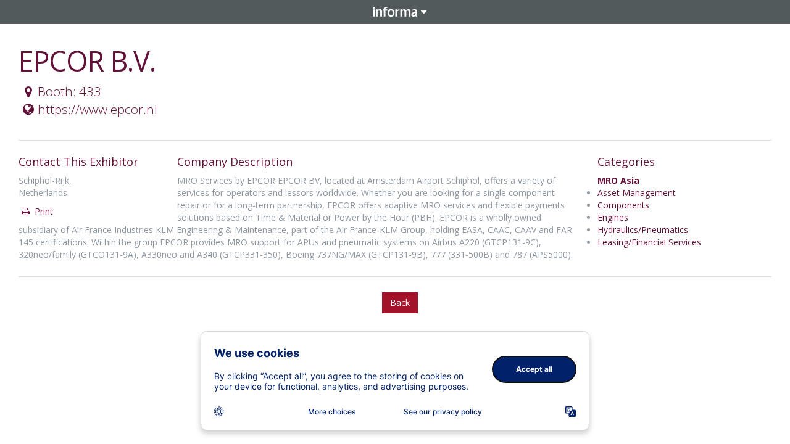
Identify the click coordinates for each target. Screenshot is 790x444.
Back (400, 302)
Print (42, 211)
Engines (612, 217)
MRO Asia (618, 180)
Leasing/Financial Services (649, 242)
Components (623, 205)
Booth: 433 (69, 91)
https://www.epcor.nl (97, 109)
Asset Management (636, 193)
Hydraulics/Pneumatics (642, 230)
